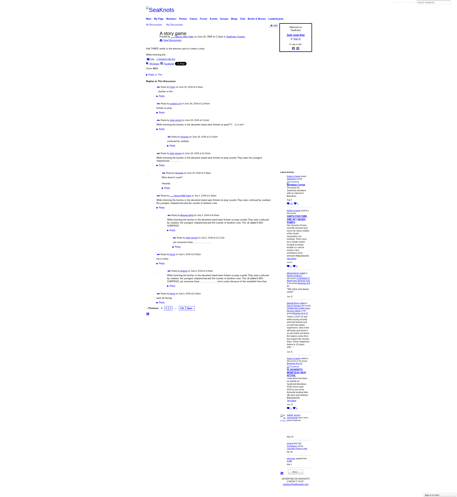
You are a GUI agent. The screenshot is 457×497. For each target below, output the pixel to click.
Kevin (172, 254)
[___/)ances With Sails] (151, 41)
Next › (190, 308)
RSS (148, 314)
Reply (160, 96)
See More (291, 258)
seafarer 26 (175, 103)
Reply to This (154, 74)
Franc (172, 87)
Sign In (411, 2)
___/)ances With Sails (182, 36)
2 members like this (166, 59)
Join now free (399, 2)
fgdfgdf (290, 415)
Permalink (158, 87)
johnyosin (291, 458)
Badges (271, 492)
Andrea (183, 271)
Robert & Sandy (294, 176)
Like (152, 59)
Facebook (169, 63)
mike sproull (176, 120)
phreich (297, 415)
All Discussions (154, 24)
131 (182, 308)
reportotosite (292, 418)
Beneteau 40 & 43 (300, 313)
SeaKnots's (292, 179)
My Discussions (174, 24)
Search (453, 2)
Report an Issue (285, 492)
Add (275, 25)
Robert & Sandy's (294, 276)
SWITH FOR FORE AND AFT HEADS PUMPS (297, 219)
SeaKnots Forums (235, 36)
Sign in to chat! (432, 495)
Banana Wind (187, 215)
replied (302, 273)
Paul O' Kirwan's (294, 306)
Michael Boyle (293, 273)
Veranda (184, 137)
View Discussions (172, 40)
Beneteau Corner (296, 184)
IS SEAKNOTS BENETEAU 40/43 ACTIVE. (296, 372)
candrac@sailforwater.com (295, 484)
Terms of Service (304, 492)
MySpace (154, 63)
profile (289, 461)
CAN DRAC (171, 492)
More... (296, 472)
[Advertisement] (294, 108)
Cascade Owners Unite (297, 448)
